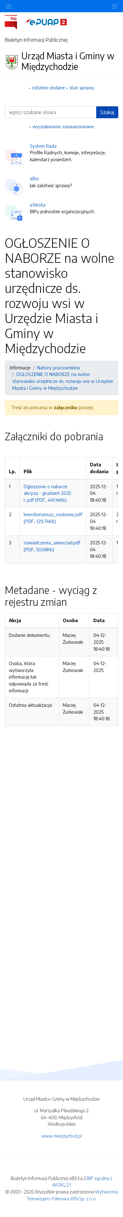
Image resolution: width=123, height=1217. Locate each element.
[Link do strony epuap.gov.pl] (46, 21)
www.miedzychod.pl (61, 1136)
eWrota (37, 205)
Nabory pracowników (58, 367)
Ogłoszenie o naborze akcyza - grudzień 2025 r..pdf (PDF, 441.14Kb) (47, 493)
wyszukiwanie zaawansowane (63, 126)
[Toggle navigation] (114, 6)
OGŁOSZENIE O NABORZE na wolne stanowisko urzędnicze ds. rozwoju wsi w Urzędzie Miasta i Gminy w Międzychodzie (62, 380)
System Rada (43, 146)
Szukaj (107, 112)
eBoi (34, 178)
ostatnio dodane (48, 87)
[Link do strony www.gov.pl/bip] (15, 21)
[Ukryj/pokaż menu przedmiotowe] (8, 6)
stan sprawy (81, 87)
